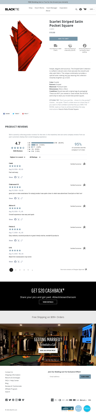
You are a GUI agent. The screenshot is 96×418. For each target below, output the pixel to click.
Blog (6, 383)
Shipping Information (12, 375)
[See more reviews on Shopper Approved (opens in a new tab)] (22, 177)
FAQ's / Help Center (12, 380)
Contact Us (9, 372)
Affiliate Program (11, 389)
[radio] (48, 142)
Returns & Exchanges (12, 378)
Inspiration (63, 8)
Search (7, 392)
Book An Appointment (48, 350)
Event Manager (51, 8)
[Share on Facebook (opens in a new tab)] (15, 177)
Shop (30, 8)
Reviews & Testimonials (13, 386)
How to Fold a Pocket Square (68, 109)
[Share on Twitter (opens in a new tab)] (18, 177)
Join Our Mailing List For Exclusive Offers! (64, 372)
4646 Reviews (20, 151)
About (48, 11)
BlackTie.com (13, 410)
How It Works (39, 8)
